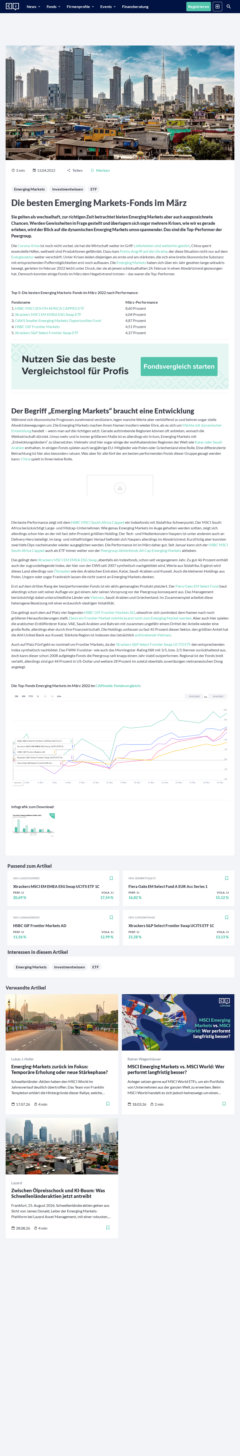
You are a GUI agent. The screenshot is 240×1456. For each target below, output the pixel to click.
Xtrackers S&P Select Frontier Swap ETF (47, 332)
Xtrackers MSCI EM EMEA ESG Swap (67, 560)
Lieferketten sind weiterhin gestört (162, 245)
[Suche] (228, 6)
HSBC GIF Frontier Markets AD (109, 612)
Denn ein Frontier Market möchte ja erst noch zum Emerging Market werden (130, 618)
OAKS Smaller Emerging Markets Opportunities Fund (58, 320)
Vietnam (97, 597)
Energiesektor (22, 257)
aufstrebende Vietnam (153, 635)
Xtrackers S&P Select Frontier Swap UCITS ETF (153, 644)
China (25, 459)
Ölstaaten (62, 571)
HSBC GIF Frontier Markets (37, 326)
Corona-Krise (29, 245)
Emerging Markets (29, 189)
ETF (93, 189)
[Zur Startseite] (12, 6)
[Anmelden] (217, 6)
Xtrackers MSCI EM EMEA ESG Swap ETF (48, 314)
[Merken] (111, 878)
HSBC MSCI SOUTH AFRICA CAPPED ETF (49, 308)
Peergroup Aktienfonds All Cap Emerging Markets (141, 550)
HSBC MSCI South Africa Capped (97, 522)
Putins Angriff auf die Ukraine (143, 251)
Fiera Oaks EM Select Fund (197, 586)
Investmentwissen (67, 189)
